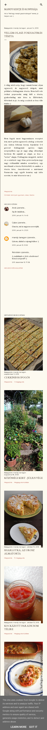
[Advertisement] (23, 291)
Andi (14, 208)
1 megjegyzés (19, 382)
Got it (33, 726)
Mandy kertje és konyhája (21, 9)
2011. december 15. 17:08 (21, 262)
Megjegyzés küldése (13, 268)
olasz (27, 195)
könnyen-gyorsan (17, 195)
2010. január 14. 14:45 (20, 215)
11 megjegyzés (19, 558)
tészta (32, 195)
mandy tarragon (19, 237)
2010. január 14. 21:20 (20, 230)
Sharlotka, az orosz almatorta (19, 551)
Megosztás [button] (8, 191)
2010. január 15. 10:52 (20, 245)
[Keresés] (41, 4)
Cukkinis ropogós (17, 377)
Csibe (14, 223)
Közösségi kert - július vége (23, 478)
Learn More (19, 726)
